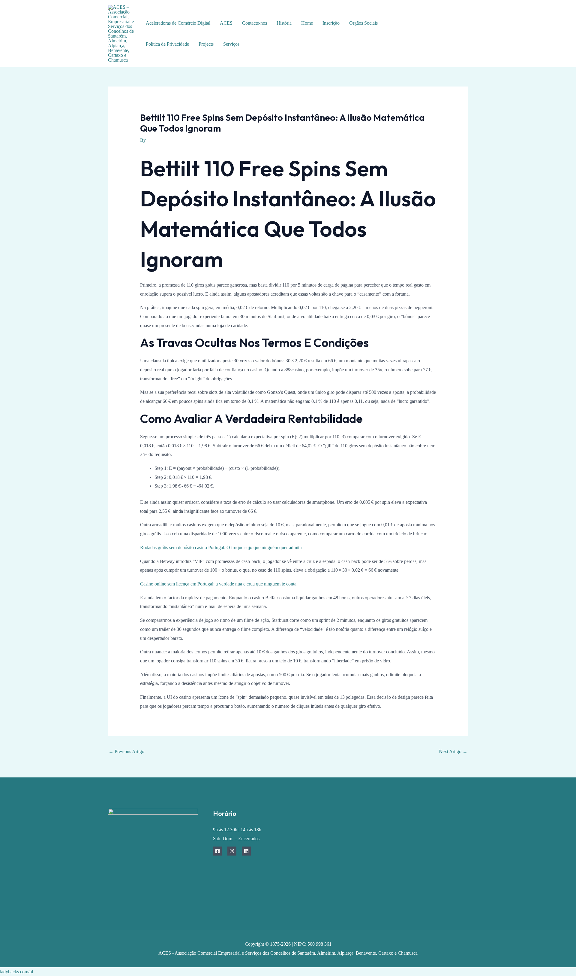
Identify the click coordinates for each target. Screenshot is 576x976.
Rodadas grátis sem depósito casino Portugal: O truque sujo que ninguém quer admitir (221, 547)
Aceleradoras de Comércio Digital (178, 23)
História (284, 23)
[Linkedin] (246, 851)
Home (307, 23)
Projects (206, 44)
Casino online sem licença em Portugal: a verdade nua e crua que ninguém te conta (218, 583)
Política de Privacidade (167, 44)
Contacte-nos (254, 23)
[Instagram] (231, 851)
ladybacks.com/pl (16, 971)
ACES (226, 23)
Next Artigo (453, 751)
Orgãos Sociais (363, 23)
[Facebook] (443, 29)
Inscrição (331, 23)
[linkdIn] (448, 38)
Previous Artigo (126, 751)
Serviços (231, 44)
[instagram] (456, 29)
